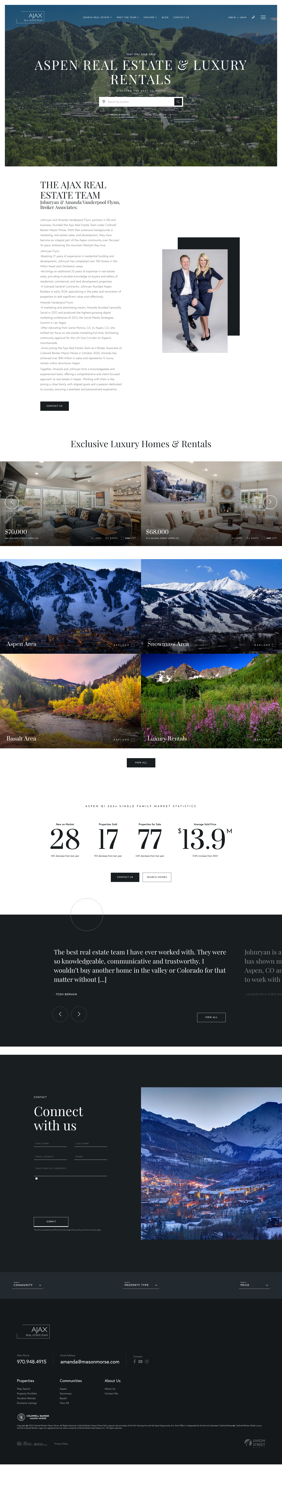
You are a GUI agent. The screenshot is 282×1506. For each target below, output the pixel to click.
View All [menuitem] (64, 1403)
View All (141, 763)
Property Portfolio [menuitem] (27, 1393)
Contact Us (55, 406)
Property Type (137, 1285)
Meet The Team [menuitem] (126, 17)
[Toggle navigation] (263, 17)
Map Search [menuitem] (23, 1388)
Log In (243, 17)
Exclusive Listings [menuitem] (27, 1403)
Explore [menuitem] (149, 17)
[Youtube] (140, 1361)
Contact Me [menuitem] (111, 1393)
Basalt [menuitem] (63, 1398)
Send (51, 1222)
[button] (178, 102)
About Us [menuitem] (110, 1388)
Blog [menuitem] (165, 17)
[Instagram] (147, 1361)
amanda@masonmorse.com (89, 1361)
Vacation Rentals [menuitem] (26, 1398)
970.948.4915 (31, 1361)
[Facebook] (134, 1361)
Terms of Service (90, 1230)
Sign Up (232, 17)
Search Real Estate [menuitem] (96, 17)
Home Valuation (155, 115)
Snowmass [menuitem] (66, 1393)
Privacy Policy (91, 1194)
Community (23, 1285)
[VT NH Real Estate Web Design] (254, 1443)
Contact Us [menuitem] (181, 17)
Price (245, 1285)
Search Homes (120, 115)
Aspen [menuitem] (63, 1388)
